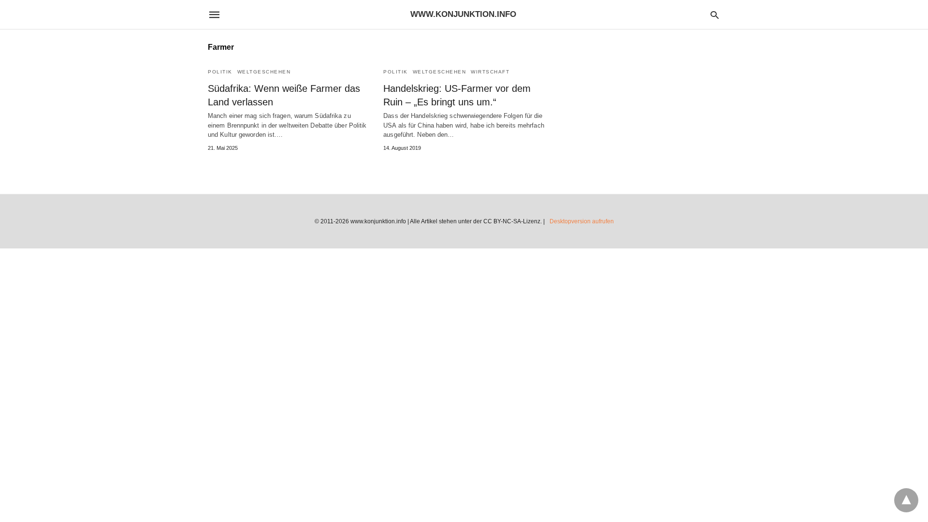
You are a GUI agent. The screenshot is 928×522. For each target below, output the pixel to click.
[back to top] (906, 500)
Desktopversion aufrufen (582, 221)
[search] (714, 14)
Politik (220, 71)
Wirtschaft (490, 71)
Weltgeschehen (264, 71)
